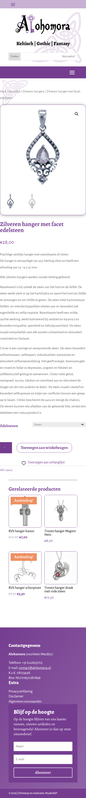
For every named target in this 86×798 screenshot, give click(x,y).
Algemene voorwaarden (25, 701)
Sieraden (14, 91)
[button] (76, 113)
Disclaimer (16, 696)
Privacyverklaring (21, 691)
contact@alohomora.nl (35, 668)
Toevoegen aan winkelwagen (44, 447)
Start (3, 91)
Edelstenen (9, 425)
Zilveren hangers (33, 91)
